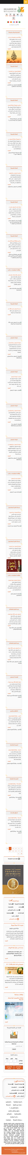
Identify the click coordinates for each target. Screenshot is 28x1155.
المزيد (9, 48)
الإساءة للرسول (14, 677)
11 (21, 853)
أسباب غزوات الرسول (16, 376)
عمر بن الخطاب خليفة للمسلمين (14, 953)
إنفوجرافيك (17, 1114)
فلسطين (8, 1102)
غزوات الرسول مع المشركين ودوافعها (12, 410)
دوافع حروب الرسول (16, 478)
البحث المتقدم (13, 24)
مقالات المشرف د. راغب (14, 270)
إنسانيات (8, 1120)
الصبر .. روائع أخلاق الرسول (15, 716)
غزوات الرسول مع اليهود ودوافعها (12, 444)
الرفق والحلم (14, 812)
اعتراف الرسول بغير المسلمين (14, 580)
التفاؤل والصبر (14, 711)
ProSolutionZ (16, 1152)
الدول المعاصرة (18, 1102)
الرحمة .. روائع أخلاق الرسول (14, 817)
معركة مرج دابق (18, 955)
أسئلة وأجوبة (14, 66)
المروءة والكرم (14, 745)
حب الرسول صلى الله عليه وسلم (13, 648)
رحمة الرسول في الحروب (15, 512)
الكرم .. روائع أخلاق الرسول (14, 749)
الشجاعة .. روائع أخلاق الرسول (14, 783)
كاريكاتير (9, 1114)
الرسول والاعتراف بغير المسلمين (13, 274)
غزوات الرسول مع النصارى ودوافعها (12, 342)
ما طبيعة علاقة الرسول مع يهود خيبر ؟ (11, 139)
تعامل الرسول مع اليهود (15, 173)
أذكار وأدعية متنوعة (14, 32)
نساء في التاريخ (17, 1105)
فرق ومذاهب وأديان (13, 1111)
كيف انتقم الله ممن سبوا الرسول (13, 682)
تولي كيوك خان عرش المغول (15, 951)
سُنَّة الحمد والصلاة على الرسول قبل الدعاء (11, 37)
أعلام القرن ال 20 (13, 1108)
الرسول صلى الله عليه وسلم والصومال (11, 614)
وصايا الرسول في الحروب (15, 546)
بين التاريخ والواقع (14, 609)
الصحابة (8, 1105)
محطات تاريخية (17, 1120)
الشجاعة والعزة (14, 779)
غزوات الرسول (14, 337)
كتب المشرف (13, 1117)
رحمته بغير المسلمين (14, 507)
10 (9, 851)
